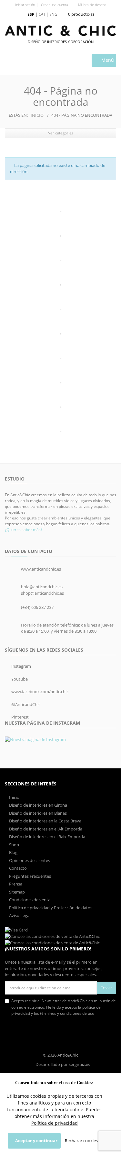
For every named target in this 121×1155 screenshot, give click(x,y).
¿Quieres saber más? (23, 529)
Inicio (37, 115)
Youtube (19, 679)
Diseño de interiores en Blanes (37, 813)
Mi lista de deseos (91, 4)
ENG (53, 14)
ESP (31, 14)
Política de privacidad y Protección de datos (50, 908)
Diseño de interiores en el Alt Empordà (45, 829)
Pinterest (19, 717)
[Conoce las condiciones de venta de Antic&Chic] (16, 929)
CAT (42, 14)
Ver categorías (60, 133)
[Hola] (60, 358)
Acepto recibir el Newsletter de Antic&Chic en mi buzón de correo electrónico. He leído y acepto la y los (63, 1007)
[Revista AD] (60, 431)
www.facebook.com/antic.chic (39, 691)
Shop (13, 845)
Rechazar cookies (81, 1140)
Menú (107, 60)
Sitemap (16, 892)
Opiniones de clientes (29, 860)
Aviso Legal (19, 915)
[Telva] (60, 285)
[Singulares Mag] (60, 236)
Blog (12, 852)
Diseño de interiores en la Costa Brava (44, 821)
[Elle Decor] (60, 334)
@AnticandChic (25, 704)
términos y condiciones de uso (67, 1013)
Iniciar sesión (25, 4)
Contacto (17, 868)
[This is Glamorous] (60, 383)
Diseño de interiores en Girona (37, 805)
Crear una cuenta (54, 4)
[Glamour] (60, 309)
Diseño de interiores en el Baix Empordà (46, 836)
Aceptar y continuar (35, 1140)
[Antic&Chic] (60, 30)
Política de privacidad (54, 1123)
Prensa (15, 884)
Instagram (20, 666)
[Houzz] (60, 407)
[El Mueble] (60, 211)
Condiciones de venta (29, 900)
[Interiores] (60, 260)
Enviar (106, 988)
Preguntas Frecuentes (29, 876)
